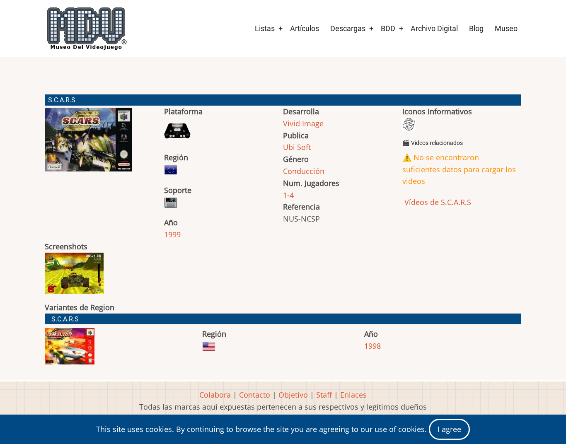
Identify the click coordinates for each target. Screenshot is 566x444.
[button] (88, 143)
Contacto (254, 395)
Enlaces (353, 395)
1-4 (288, 195)
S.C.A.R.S (65, 319)
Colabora (215, 395)
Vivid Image (303, 123)
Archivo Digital (434, 28)
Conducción (303, 171)
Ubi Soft (297, 147)
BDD (388, 28)
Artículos (304, 28)
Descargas (347, 28)
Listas (265, 28)
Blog (476, 28)
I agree (449, 429)
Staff (324, 395)
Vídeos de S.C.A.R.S (436, 202)
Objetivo (293, 395)
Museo (506, 28)
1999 (172, 234)
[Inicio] (86, 28)
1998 (372, 346)
